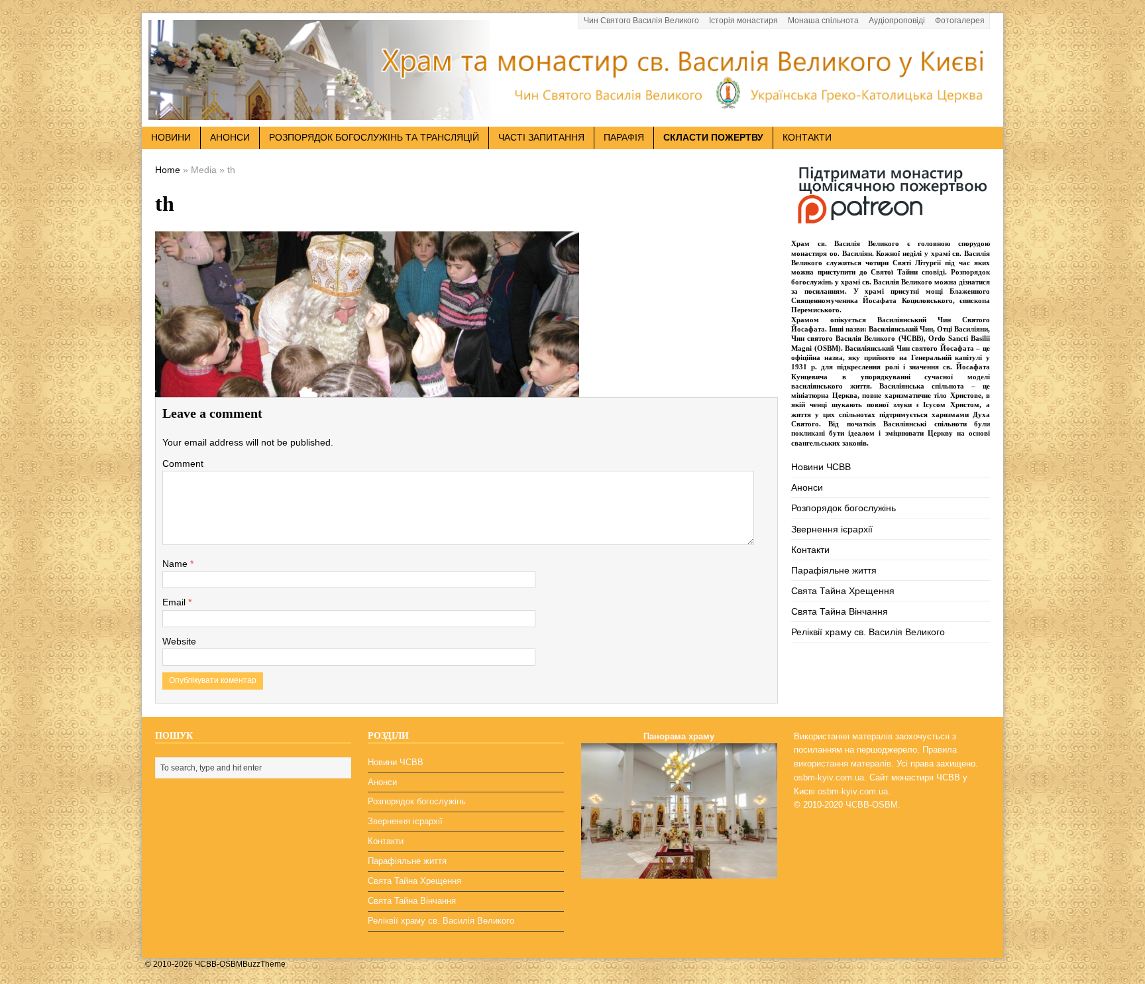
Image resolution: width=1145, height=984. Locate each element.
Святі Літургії (917, 263)
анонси (230, 137)
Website (179, 641)
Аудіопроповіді (897, 20)
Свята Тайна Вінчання (839, 611)
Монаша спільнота (823, 20)
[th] (367, 387)
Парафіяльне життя (834, 570)
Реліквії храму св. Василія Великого (868, 632)
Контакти (807, 137)
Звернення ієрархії (832, 529)
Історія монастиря (743, 20)
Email (175, 602)
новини (171, 137)
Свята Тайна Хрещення (843, 590)
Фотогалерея (960, 20)
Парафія (624, 137)
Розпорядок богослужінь (843, 508)
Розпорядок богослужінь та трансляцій (374, 137)
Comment (182, 463)
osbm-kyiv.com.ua (829, 777)
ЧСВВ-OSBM (871, 805)
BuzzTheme (264, 964)
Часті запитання (541, 137)
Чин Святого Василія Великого (641, 20)
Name (176, 563)
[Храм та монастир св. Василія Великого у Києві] (572, 112)
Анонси (807, 487)
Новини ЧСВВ (821, 466)
